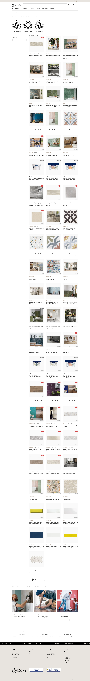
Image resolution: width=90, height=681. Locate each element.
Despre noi (14, 651)
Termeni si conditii (50, 656)
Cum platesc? (49, 651)
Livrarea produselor (50, 653)
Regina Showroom (25, 679)
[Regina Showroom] (17, 5)
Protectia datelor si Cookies (34, 651)
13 (42, 579)
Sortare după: (15, 37)
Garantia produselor (15, 654)
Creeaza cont (14, 657)
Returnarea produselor (51, 654)
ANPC (48, 657)
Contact (30, 653)
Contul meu (14, 656)
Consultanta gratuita (16, 653)
